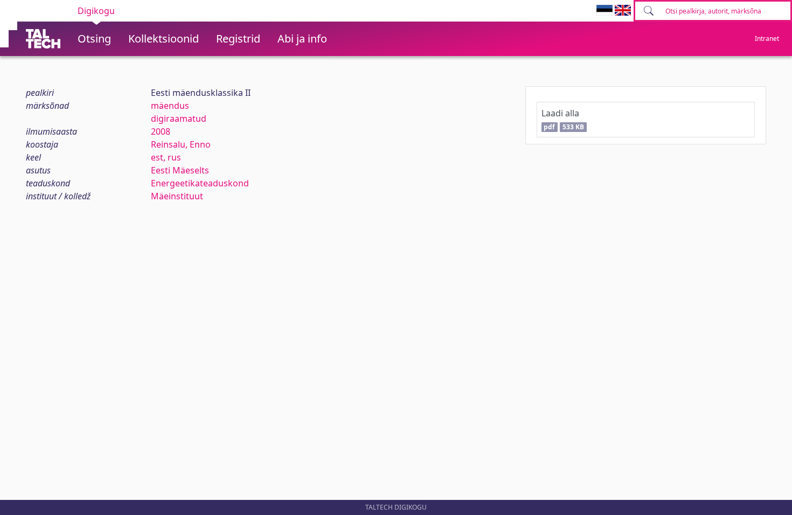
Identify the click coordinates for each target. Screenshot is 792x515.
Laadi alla (562, 119)
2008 (160, 131)
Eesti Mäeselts (180, 170)
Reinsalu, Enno (181, 144)
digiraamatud (178, 118)
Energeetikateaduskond (200, 183)
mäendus (170, 106)
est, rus (166, 157)
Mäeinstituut (177, 196)
